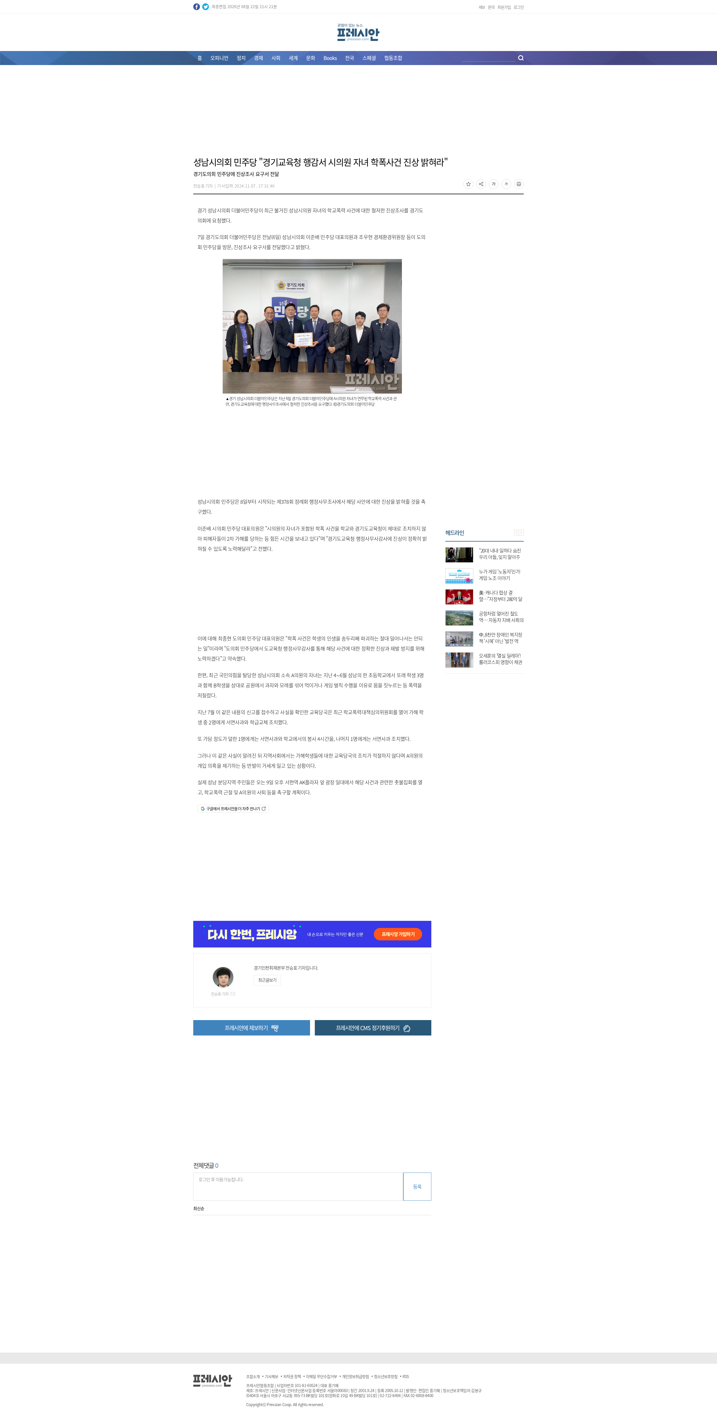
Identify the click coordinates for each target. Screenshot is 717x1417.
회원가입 (504, 7)
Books (330, 58)
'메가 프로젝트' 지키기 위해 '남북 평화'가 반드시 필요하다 (500, 557)
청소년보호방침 (385, 1376)
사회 (275, 58)
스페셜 (369, 58)
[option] (484, 605)
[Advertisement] (358, 114)
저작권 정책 (292, 1376)
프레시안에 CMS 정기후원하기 (367, 1028)
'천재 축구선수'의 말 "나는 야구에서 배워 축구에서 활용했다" (501, 620)
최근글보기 (267, 980)
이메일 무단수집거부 (321, 1376)
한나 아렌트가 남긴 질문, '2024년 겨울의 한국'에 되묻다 (499, 578)
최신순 (198, 1208)
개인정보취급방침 (355, 1376)
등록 (417, 1186)
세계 (293, 58)
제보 (482, 7)
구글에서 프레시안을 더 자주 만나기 (233, 808)
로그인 (519, 7)
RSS (405, 1376)
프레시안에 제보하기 (246, 1028)
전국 (349, 58)
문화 (310, 58)
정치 (241, 58)
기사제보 (271, 1376)
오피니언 (219, 58)
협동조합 (393, 58)
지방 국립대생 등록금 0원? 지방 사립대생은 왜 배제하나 (500, 662)
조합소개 (253, 1376)
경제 (258, 58)
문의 (491, 7)
